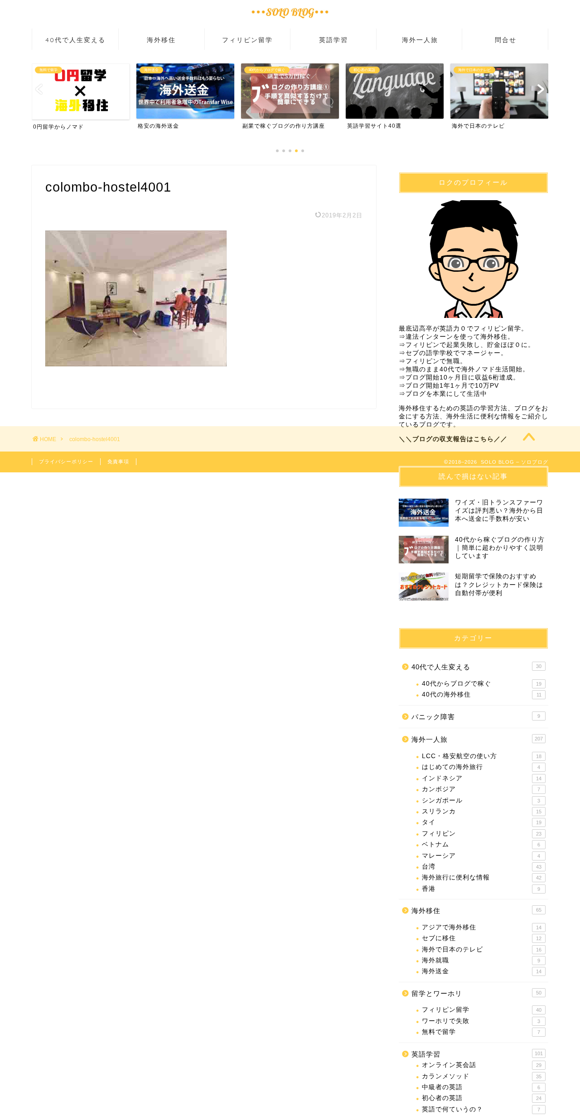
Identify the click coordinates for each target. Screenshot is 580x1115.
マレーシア (481, 855)
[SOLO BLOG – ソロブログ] (290, 19)
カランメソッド (481, 1076)
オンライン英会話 (481, 1065)
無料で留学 (481, 1031)
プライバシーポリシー (66, 461)
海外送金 (481, 971)
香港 (481, 888)
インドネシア (481, 778)
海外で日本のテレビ (481, 949)
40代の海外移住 (481, 694)
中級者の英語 (481, 1087)
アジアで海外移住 (481, 927)
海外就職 (481, 960)
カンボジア (481, 789)
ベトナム (481, 844)
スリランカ (481, 811)
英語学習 (333, 40)
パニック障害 (475, 717)
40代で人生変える (75, 40)
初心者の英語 (481, 1098)
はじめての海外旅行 (481, 767)
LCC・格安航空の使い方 (481, 756)
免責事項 (118, 461)
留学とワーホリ (476, 993)
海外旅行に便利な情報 (481, 877)
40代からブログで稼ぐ (481, 683)
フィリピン (481, 833)
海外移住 (161, 40)
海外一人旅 (420, 40)
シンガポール (481, 800)
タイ (481, 822)
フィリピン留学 (247, 40)
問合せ (506, 40)
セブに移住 (481, 938)
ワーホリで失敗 (481, 1021)
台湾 (481, 866)
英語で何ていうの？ (481, 1109)
